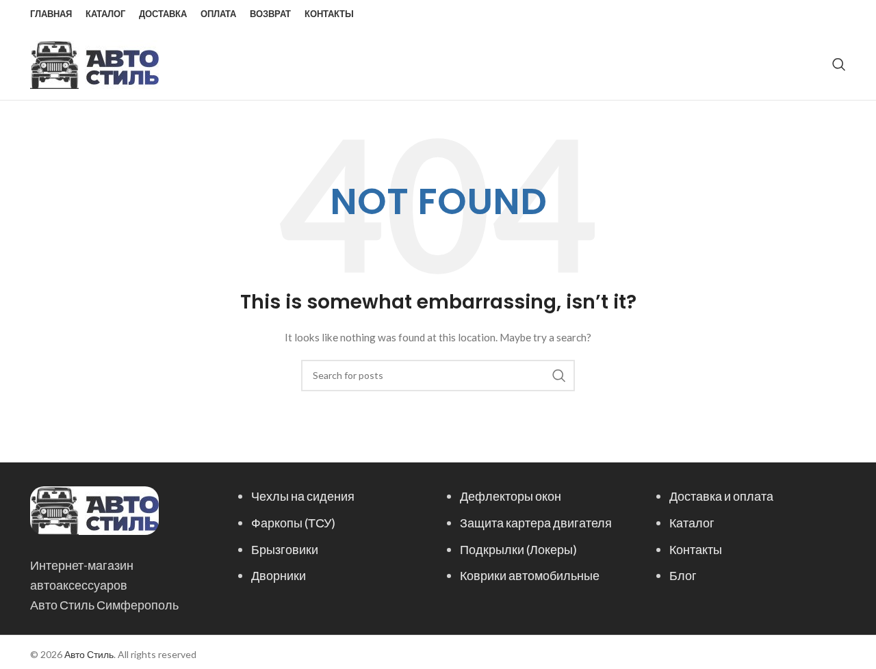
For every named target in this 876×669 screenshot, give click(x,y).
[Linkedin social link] (820, 14)
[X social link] (785, 14)
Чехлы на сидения (303, 495)
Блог (683, 575)
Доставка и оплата (721, 495)
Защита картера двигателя (536, 522)
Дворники (278, 575)
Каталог (691, 522)
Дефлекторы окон (510, 495)
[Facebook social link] (769, 14)
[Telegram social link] (837, 14)
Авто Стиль (89, 654)
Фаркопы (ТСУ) (293, 522)
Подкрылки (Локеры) (518, 549)
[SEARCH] (559, 375)
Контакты (695, 549)
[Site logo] (94, 63)
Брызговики (284, 549)
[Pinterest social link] (803, 14)
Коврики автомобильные (530, 575)
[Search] (839, 64)
